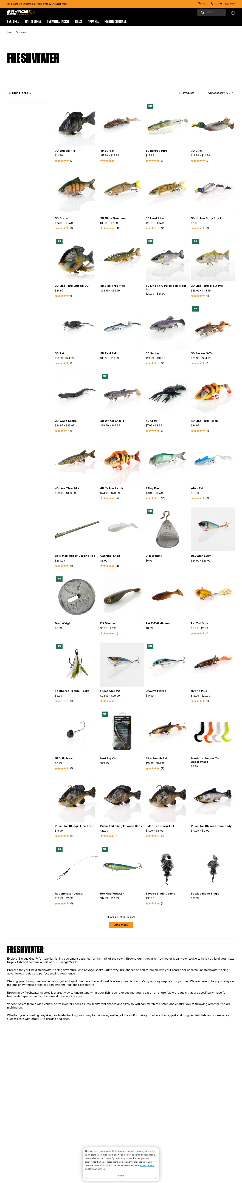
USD (232, 3)
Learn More (61, 3)
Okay (121, 1175)
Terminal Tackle (58, 22)
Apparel (93, 22)
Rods (78, 22)
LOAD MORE (121, 925)
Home (9, 32)
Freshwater (21, 32)
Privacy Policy (147, 1165)
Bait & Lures (33, 22)
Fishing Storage (116, 22)
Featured (13, 22)
